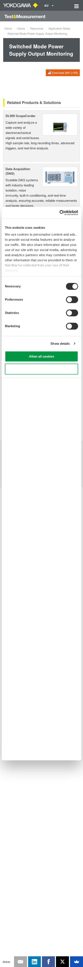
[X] (62, 961)
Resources (36, 28)
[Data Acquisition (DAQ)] (60, 176)
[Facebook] (48, 961)
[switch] (72, 299)
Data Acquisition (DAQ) (18, 171)
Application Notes (59, 28)
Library (21, 28)
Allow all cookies (41, 356)
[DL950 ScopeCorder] (60, 124)
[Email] (20, 961)
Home (8, 28)
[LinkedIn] (34, 961)
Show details (60, 343)
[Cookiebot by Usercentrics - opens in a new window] (59, 212)
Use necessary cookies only (41, 369)
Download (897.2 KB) (65, 73)
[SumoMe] (76, 961)
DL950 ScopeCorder (21, 115)
